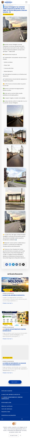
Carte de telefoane (6, 409)
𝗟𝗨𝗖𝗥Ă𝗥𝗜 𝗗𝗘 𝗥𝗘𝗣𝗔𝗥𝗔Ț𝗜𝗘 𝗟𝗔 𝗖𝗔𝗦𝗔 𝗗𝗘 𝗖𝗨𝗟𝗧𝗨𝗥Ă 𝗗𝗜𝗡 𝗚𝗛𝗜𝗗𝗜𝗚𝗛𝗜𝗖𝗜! (14, 364)
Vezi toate (14, 382)
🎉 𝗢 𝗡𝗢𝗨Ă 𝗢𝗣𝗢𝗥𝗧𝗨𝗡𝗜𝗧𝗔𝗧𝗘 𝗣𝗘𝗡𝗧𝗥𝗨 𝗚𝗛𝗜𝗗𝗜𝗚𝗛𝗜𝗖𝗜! (14, 330)
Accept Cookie (13, 435)
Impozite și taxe (5, 411)
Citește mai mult (7, 303)
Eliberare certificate (6, 406)
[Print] (23, 264)
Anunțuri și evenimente (8, 293)
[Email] (20, 264)
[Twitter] (10, 264)
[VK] (16, 264)
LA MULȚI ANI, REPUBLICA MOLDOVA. (14, 295)
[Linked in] (13, 264)
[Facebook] (6, 264)
